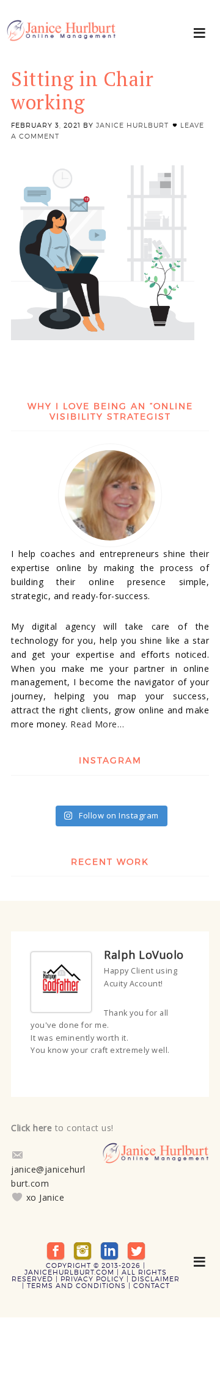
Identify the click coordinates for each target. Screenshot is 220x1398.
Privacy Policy (92, 1279)
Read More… (97, 724)
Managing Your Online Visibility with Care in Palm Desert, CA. (61, 36)
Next (185, 1074)
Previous (174, 1074)
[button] (200, 32)
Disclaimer (155, 1279)
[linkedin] (109, 1250)
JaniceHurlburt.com (69, 1272)
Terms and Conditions (76, 1285)
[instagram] (82, 1250)
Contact (151, 1285)
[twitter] (136, 1250)
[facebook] (55, 1250)
